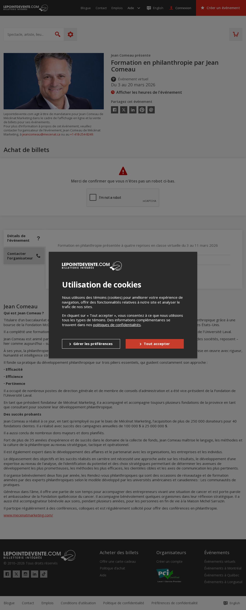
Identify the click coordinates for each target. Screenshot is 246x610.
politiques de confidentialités (117, 324)
